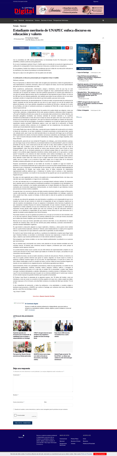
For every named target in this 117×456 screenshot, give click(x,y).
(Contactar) (32, 310)
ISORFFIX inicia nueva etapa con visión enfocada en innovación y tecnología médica (42, 356)
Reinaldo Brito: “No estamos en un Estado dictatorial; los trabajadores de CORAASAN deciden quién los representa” (90, 94)
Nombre (15, 395)
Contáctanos (39, 444)
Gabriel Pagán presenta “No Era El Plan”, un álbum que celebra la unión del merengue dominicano (63, 356)
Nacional (21, 20)
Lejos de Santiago (83, 72)
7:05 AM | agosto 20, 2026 (95, 110)
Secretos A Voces (46, 20)
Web (45, 402)
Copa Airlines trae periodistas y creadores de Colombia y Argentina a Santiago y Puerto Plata (89, 77)
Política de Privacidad (89, 443)
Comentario (17, 375)
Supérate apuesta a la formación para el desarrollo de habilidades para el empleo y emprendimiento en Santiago (22, 335)
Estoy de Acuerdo (100, 454)
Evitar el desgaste (83, 110)
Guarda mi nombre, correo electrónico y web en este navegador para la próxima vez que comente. (41, 409)
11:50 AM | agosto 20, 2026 (83, 98)
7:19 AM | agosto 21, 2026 (95, 72)
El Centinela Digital (31, 38)
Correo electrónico (18, 402)
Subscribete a (44, 296)
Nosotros (85, 441)
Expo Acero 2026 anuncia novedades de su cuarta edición (62, 334)
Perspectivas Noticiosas (60, 20)
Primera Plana (74, 439)
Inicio (15, 20)
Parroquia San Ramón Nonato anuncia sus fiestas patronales (22, 355)
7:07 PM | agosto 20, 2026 (83, 80)
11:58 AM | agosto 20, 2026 (83, 89)
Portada (15, 26)
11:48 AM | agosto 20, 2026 (83, 106)
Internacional (29, 20)
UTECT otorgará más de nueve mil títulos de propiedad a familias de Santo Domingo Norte (43, 335)
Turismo (37, 20)
